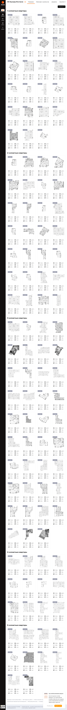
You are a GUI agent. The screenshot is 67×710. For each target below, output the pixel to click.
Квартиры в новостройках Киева (14, 699)
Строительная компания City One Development (16, 701)
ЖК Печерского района (27, 699)
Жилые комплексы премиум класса (41, 699)
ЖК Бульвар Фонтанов (32, 701)
